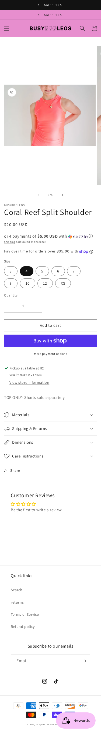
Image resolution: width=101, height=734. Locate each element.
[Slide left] (39, 195)
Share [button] (15, 470)
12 (45, 283)
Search (17, 589)
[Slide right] (62, 195)
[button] (7, 28)
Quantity (11, 295)
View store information (29, 382)
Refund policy (23, 626)
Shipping (9, 242)
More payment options (50, 354)
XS (63, 283)
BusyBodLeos (43, 724)
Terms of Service (25, 614)
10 (28, 283)
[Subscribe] (84, 661)
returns (17, 602)
